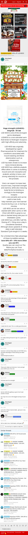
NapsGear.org (12, 437)
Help (23, 532)
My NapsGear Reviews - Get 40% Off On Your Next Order (15, 479)
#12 (26, 389)
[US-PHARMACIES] (7, 32)
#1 (26, 64)
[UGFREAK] (20, 32)
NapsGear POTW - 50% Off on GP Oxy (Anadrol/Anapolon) (15, 517)
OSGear (5, 446)
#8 (26, 335)
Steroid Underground (12, 456)
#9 (26, 348)
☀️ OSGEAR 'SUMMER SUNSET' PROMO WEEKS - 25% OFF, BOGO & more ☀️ (14, 443)
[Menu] (2, 2)
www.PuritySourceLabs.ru (14, 250)
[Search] (26, 1)
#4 (26, 282)
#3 (26, 270)
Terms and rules (10, 532)
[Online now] (3, 256)
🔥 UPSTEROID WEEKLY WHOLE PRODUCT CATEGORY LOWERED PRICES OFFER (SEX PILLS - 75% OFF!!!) (15, 470)
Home (2, 533)
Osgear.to (10, 446)
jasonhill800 (6, 437)
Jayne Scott (6, 473)
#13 (26, 407)
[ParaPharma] (14, 45)
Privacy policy (18, 532)
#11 (26, 378)
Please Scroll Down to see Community (12, 6)
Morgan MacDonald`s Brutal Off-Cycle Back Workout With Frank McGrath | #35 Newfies (15, 508)
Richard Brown (7, 481)
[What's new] (23, 1)
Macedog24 (4, 55)
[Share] (25, 64)
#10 (26, 364)
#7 (26, 323)
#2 (26, 259)
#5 (26, 295)
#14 (26, 420)
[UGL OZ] (7, 19)
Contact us (3, 532)
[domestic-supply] (21, 19)
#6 (26, 310)
